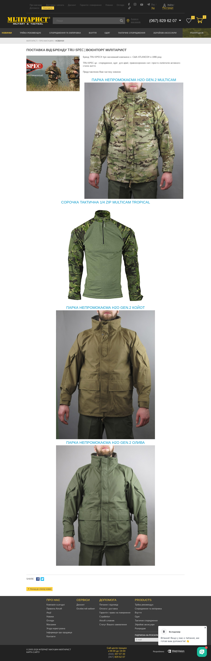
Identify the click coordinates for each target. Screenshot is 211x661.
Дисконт (72, 5)
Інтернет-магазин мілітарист (55, 649)
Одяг (107, 33)
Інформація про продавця (59, 632)
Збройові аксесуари (165, 33)
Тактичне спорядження (131, 33)
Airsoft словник (106, 620)
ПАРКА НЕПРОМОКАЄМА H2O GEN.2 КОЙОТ (105, 308)
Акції (48, 612)
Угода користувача (55, 628)
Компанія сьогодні (55, 604)
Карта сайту (33, 652)
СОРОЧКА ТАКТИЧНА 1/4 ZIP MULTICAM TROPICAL (105, 202)
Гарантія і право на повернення (114, 612)
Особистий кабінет (85, 608)
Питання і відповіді (108, 604)
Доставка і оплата (55, 5)
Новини (109, 5)
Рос (153, 4)
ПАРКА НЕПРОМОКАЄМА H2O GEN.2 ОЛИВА (105, 443)
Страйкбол (104, 616)
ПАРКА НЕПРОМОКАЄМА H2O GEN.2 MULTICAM (134, 80)
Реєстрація (167, 8)
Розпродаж (196, 33)
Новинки (7, 33)
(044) (116, 654)
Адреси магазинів (135, 20)
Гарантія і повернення (91, 5)
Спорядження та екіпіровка (65, 33)
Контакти (47, 8)
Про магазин (36, 5)
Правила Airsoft (54, 608)
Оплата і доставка (108, 608)
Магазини (51, 624)
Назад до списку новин (40, 589)
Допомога (34, 8)
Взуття (93, 33)
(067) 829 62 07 (163, 20)
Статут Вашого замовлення (113, 624)
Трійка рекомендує (30, 33)
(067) (116, 657)
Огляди (120, 5)
